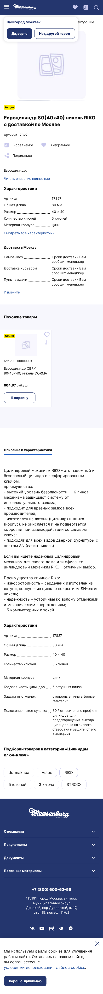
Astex (47, 772)
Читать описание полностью (27, 178)
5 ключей (17, 784)
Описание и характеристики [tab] (28, 450)
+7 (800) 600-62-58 (51, 889)
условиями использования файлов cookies (44, 967)
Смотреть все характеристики (29, 233)
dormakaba (19, 772)
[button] (51, 831)
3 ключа (46, 784)
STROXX (74, 784)
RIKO (68, 772)
